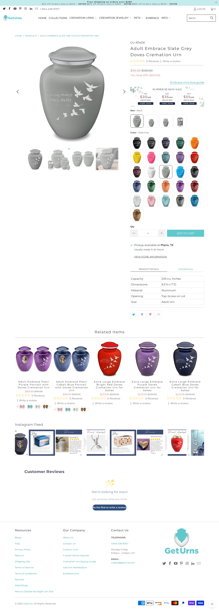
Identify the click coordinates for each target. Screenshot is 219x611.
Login (201, 9)
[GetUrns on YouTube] (14, 9)
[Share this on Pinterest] (150, 314)
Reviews (19, 579)
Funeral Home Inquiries (76, 555)
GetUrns (28, 603)
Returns (19, 555)
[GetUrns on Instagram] (25, 9)
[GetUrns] (12, 18)
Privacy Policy (23, 549)
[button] (83, 18)
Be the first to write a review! (109, 507)
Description (185, 269)
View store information (150, 256)
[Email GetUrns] (36, 9)
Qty (132, 226)
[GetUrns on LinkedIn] (31, 9)
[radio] (136, 121)
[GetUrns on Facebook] (9, 9)
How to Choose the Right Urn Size (34, 591)
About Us (68, 537)
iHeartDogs (21, 585)
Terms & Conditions (26, 573)
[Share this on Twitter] (133, 314)
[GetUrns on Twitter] (4, 9)
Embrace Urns (71, 573)
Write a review (172, 61)
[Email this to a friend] (158, 314)
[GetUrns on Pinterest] (20, 9)
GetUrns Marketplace (75, 567)
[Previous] (18, 91)
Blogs (18, 537)
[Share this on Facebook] (142, 314)
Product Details (149, 269)
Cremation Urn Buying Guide (79, 561)
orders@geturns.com (123, 562)
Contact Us (69, 543)
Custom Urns (70, 549)
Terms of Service (24, 567)
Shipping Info (22, 561)
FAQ (17, 543)
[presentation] (55, 409)
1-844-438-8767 (50, 9)
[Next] (124, 91)
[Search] (212, 18)
